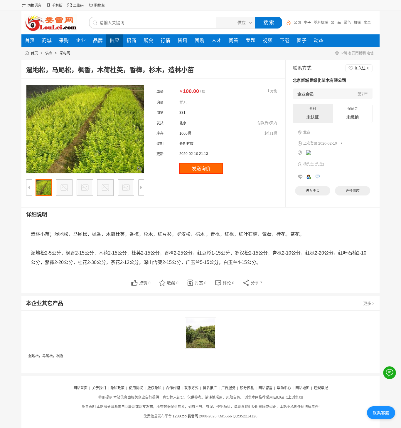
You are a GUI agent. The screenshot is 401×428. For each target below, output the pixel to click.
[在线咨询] (389, 372)
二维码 (78, 6)
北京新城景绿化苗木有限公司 (319, 80)
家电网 (65, 53)
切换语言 (34, 6)
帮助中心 (284, 388)
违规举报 (321, 388)
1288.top (180, 416)
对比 (273, 91)
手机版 (57, 6)
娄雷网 (193, 416)
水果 (367, 23)
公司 (297, 23)
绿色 (347, 23)
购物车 (99, 6)
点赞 (145, 282)
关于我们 (99, 388)
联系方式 (191, 388)
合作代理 (173, 388)
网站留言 (265, 388)
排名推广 (210, 388)
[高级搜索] (286, 23)
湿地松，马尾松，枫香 (45, 356)
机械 (357, 23)
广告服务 (228, 388)
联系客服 (381, 413)
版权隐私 (154, 388)
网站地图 (302, 388)
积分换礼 (247, 388)
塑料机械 (321, 23)
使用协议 (136, 388)
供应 (48, 53)
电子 (307, 23)
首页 (34, 53)
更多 (368, 303)
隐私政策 (117, 388)
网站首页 (80, 388)
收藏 (172, 282)
